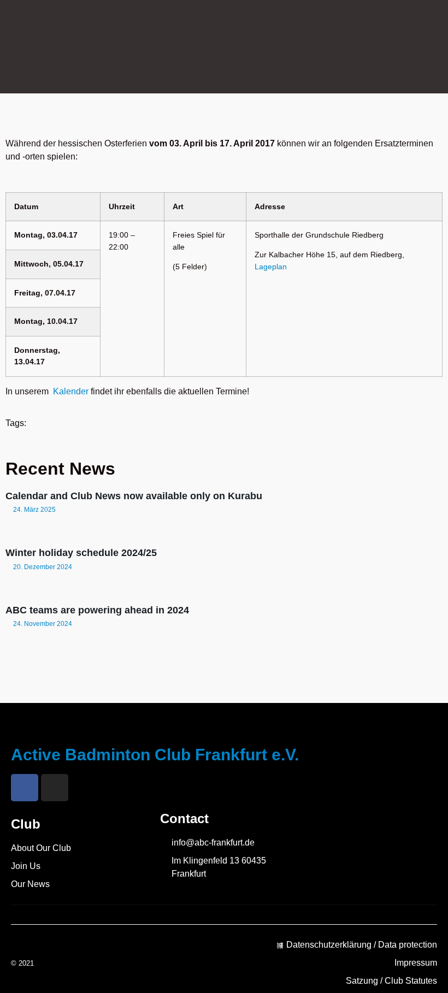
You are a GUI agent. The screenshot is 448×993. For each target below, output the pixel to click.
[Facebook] (24, 787)
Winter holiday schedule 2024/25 (81, 552)
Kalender (71, 391)
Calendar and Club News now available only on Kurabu (133, 495)
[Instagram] (54, 787)
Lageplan (271, 266)
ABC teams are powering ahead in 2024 (97, 610)
